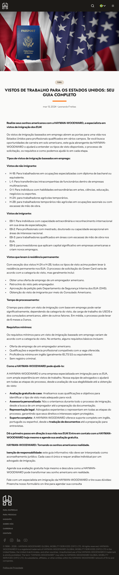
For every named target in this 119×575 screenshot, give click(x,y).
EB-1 (12, 221)
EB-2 (12, 229)
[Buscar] (92, 6)
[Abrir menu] (113, 6)
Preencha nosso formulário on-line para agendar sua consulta (44, 484)
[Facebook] (4, 540)
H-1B (12, 173)
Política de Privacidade (13, 567)
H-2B (13, 202)
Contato (7, 533)
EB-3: (13, 237)
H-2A (13, 197)
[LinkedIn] (18, 540)
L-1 (11, 181)
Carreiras (8, 528)
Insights (7, 519)
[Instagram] (11, 540)
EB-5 (12, 245)
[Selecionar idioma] (103, 6)
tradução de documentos (64, 421)
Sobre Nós (8, 524)
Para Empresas (10, 510)
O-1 (11, 189)
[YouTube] (25, 540)
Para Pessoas (9, 514)
